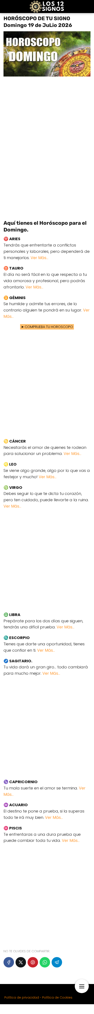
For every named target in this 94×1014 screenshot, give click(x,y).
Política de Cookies (57, 997)
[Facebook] (8, 962)
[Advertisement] (47, 146)
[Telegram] (57, 962)
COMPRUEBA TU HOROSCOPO (49, 326)
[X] (21, 962)
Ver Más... (39, 257)
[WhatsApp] (45, 962)
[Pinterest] (33, 962)
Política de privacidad (21, 997)
